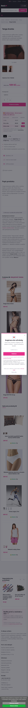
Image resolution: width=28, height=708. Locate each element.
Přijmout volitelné (14, 705)
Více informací (14, 701)
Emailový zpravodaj (7, 358)
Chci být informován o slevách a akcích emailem (13, 357)
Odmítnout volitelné (14, 703)
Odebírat (14, 353)
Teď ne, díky (14, 372)
